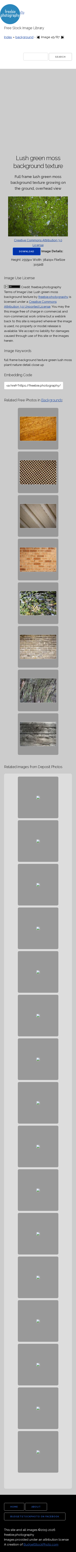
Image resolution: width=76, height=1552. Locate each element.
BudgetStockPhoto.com (41, 1544)
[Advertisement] (38, 112)
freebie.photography (53, 297)
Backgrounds (51, 400)
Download (26, 251)
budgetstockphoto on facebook (34, 1516)
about (36, 1507)
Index (8, 37)
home (14, 1507)
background (24, 37)
